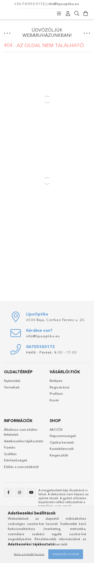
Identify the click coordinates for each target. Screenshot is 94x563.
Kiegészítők (59, 455)
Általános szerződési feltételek (20, 432)
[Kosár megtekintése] (85, 13)
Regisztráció (59, 387)
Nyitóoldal (12, 380)
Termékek (12, 387)
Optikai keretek (62, 442)
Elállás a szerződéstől (21, 467)
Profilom (56, 393)
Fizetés (9, 447)
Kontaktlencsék (62, 448)
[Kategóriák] (59, 13)
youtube (31, 492)
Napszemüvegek (63, 436)
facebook (8, 492)
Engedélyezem (65, 554)
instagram (19, 492)
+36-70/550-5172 (29, 4)
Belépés (56, 380)
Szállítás (10, 454)
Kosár (54, 400)
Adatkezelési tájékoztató (23, 441)
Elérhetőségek (15, 460)
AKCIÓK (56, 429)
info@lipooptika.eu (63, 4)
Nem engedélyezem (29, 554)
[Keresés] (76, 13)
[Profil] (67, 13)
